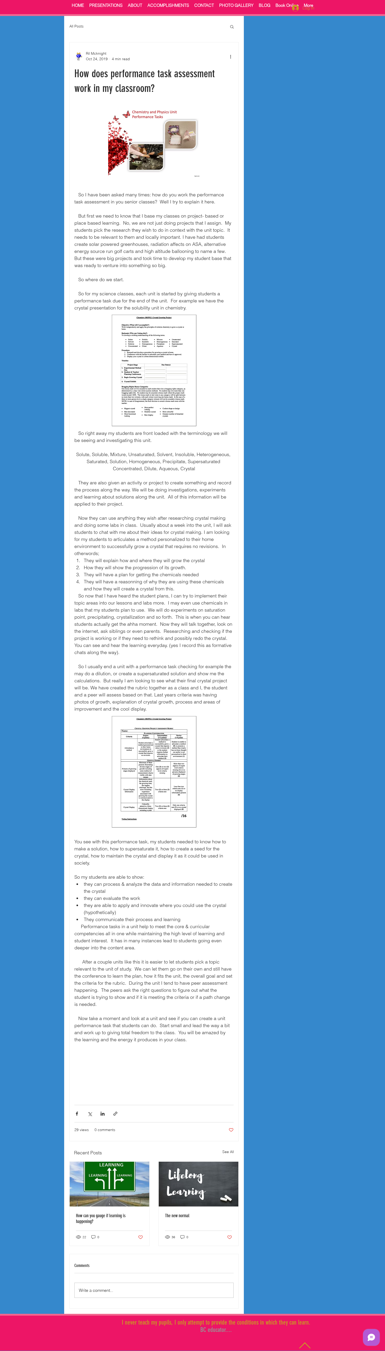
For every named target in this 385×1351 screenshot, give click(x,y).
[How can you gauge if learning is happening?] (109, 1184)
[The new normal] (198, 1184)
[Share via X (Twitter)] (89, 1113)
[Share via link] (115, 1113)
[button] (231, 26)
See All (228, 1151)
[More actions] (230, 56)
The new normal (177, 1216)
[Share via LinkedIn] (102, 1113)
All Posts (76, 26)
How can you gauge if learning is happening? (100, 1218)
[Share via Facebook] (76, 1113)
